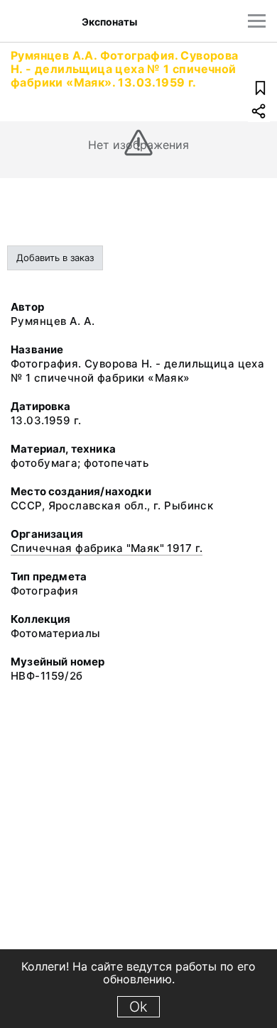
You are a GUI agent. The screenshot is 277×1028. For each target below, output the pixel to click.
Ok (138, 1006)
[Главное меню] (257, 21)
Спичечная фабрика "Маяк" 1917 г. (106, 548)
